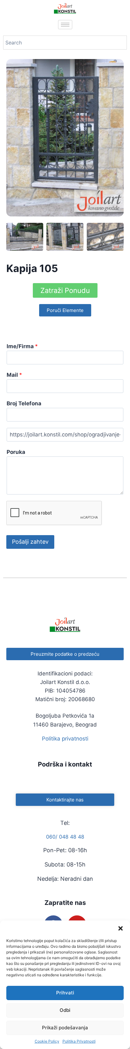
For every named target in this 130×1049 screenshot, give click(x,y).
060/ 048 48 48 (65, 836)
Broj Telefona (24, 403)
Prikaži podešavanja (65, 1028)
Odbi (65, 1010)
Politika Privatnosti (79, 1041)
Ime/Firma (22, 346)
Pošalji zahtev (30, 541)
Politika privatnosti (65, 738)
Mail (14, 375)
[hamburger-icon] (65, 24)
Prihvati (65, 993)
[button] (120, 928)
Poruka (16, 452)
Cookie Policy (47, 1041)
